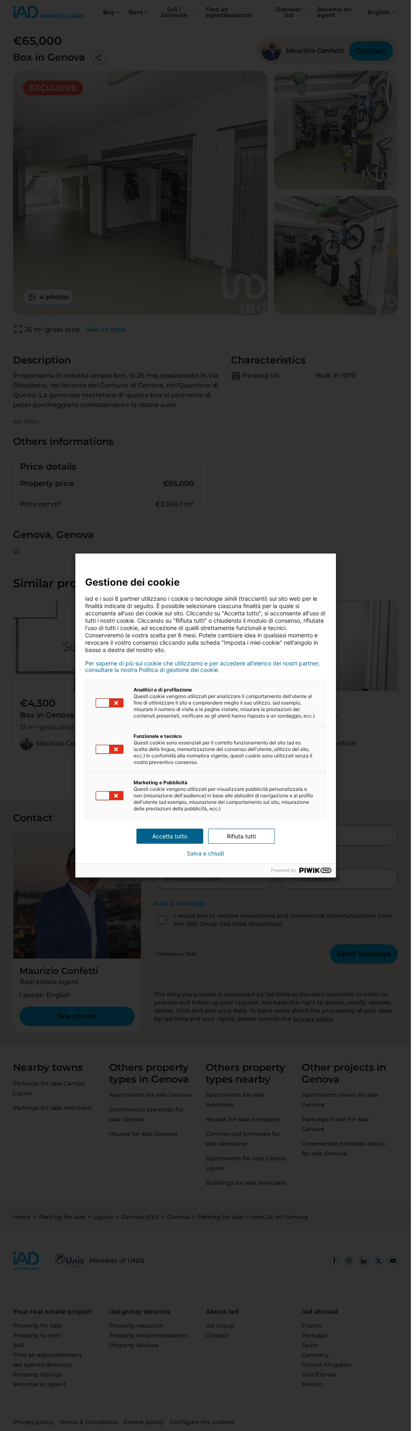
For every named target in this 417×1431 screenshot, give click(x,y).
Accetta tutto (169, 836)
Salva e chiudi (205, 853)
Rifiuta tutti (241, 836)
